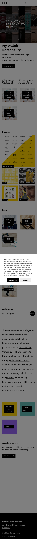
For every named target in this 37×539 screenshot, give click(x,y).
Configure (25, 280)
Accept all (13, 280)
